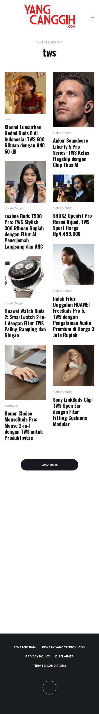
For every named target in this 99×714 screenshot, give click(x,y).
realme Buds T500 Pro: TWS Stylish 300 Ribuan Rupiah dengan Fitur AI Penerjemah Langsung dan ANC (24, 231)
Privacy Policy (37, 656)
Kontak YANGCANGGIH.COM (63, 647)
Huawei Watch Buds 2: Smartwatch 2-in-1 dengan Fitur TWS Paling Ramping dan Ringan (25, 323)
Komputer (11, 405)
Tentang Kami (25, 647)
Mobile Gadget (14, 208)
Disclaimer (64, 656)
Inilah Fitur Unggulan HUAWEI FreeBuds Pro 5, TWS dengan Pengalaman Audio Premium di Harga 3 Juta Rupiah (73, 316)
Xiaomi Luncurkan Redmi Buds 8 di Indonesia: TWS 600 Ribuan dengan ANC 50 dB (25, 139)
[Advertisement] (49, 557)
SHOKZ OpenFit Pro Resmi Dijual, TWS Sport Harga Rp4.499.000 (72, 224)
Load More (49, 464)
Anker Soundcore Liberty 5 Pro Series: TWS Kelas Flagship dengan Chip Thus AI (71, 152)
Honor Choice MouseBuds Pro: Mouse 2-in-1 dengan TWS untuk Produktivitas (24, 425)
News (8, 119)
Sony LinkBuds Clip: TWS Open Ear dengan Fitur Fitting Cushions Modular (73, 411)
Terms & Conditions (49, 665)
